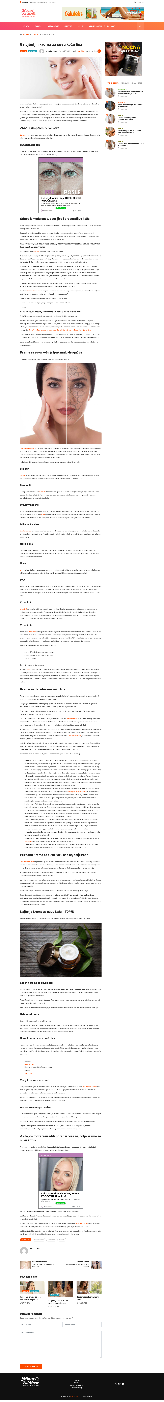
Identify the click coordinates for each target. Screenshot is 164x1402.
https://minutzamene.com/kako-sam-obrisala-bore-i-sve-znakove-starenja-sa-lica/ (59, 330)
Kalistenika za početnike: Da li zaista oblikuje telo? (130, 92)
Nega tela (121, 115)
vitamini (61, 1240)
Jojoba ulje (28, 1073)
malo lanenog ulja (81, 1223)
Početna (26, 34)
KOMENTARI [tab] (137, 83)
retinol (29, 669)
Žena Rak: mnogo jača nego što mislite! (130, 105)
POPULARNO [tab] (112, 83)
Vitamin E (23, 609)
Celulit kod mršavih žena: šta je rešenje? (131, 144)
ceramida (42, 492)
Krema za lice (39, 1240)
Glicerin (22, 475)
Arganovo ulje (29, 1064)
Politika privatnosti (76, 1385)
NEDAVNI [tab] (125, 83)
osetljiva (36, 251)
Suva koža (23, 135)
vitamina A (32, 632)
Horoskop (121, 102)
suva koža (51, 1240)
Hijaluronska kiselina (27, 448)
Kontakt (76, 1383)
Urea (21, 570)
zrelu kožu (28, 841)
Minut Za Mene (74, 1396)
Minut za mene (51, 51)
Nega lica (32, 51)
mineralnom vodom (90, 1087)
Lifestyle (68, 26)
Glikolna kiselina (25, 531)
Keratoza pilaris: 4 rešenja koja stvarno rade (129, 131)
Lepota (26, 26)
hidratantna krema (34, 291)
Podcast (111, 26)
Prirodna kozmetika (27, 862)
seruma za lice (72, 719)
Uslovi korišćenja (77, 1388)
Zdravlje (38, 26)
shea (43, 514)
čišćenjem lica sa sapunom (77, 791)
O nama (77, 1380)
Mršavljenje (53, 26)
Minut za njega (95, 26)
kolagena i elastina (74, 736)
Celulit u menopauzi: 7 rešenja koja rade (43, 2)
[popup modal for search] (140, 26)
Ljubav (80, 26)
